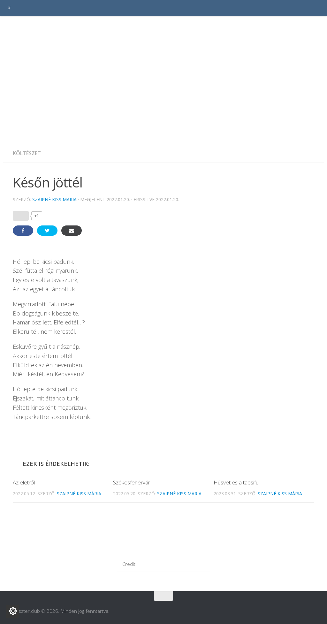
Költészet (27, 153)
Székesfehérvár (131, 482)
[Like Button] (21, 216)
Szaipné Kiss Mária (54, 199)
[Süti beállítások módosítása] (12, 611)
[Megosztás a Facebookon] (23, 230)
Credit (128, 564)
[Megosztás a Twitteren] (47, 230)
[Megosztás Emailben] (71, 230)
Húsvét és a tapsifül (237, 482)
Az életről (24, 482)
